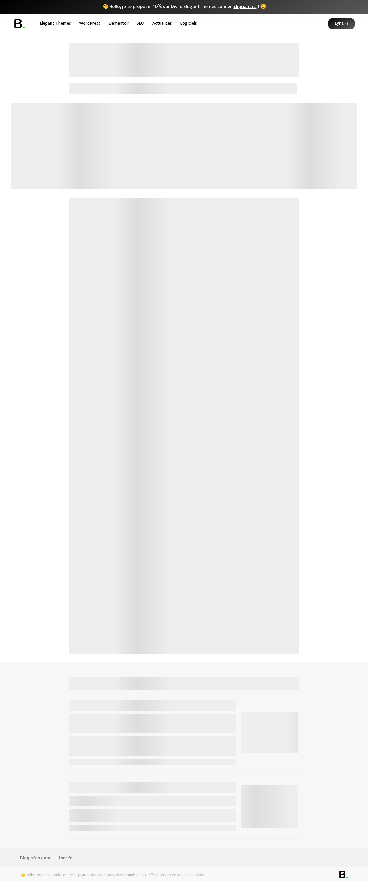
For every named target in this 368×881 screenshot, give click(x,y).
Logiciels (188, 23)
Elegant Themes (55, 23)
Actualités (162, 23)
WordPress (89, 23)
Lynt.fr (65, 858)
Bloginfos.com (35, 858)
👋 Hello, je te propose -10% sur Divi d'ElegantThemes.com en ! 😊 (184, 7)
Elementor (118, 23)
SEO (140, 23)
